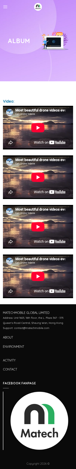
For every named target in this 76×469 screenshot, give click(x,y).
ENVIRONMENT (13, 347)
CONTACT (10, 369)
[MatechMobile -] (38, 7)
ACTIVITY (9, 360)
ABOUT (8, 337)
